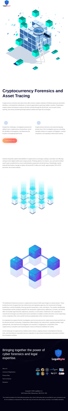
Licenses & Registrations (8, 372)
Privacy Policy (6, 375)
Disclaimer (5, 382)
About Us (4, 368)
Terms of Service (6, 378)
